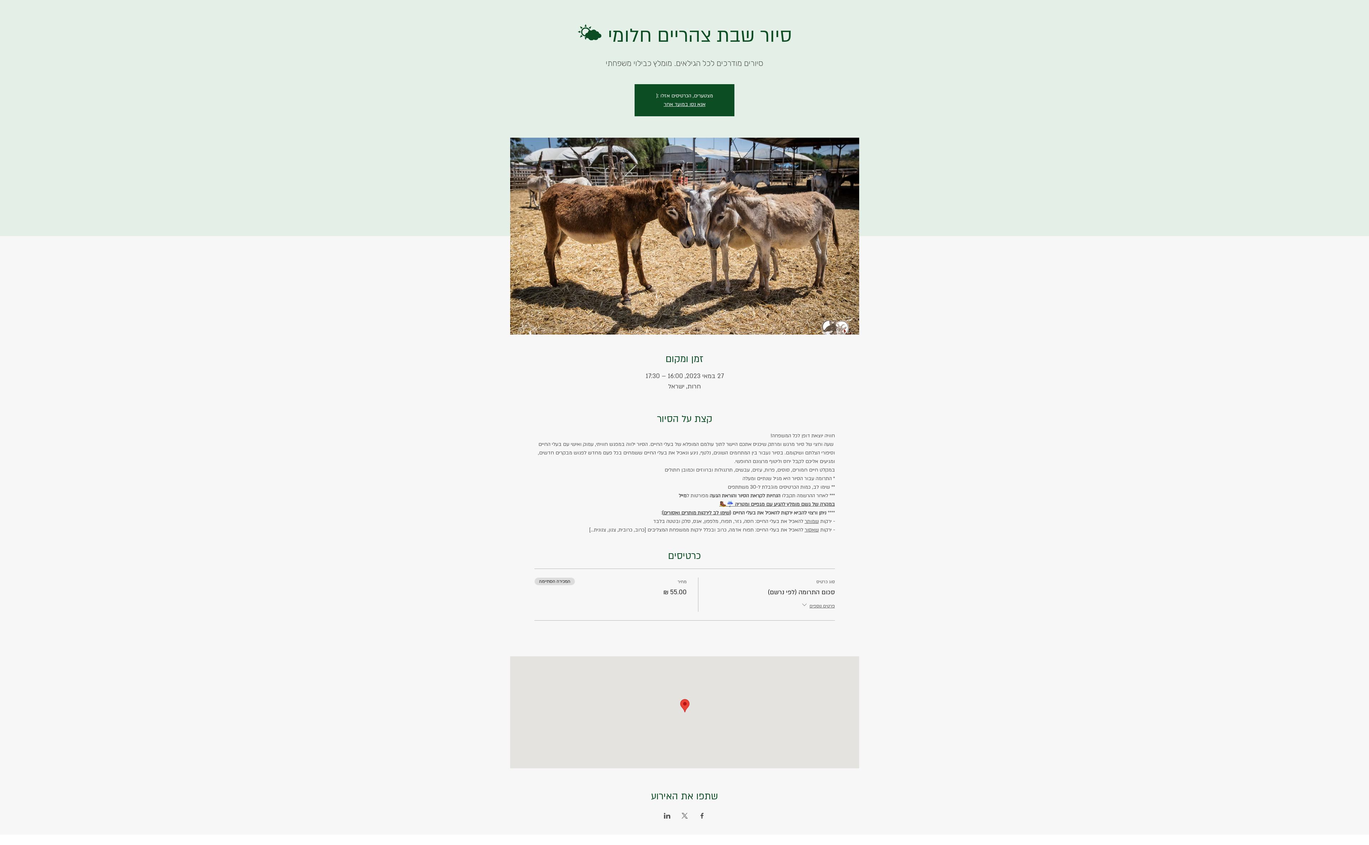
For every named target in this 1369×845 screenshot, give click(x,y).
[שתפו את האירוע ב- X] (684, 816)
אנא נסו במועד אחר (685, 104)
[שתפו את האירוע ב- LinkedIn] (667, 816)
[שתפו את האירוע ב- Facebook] (702, 816)
